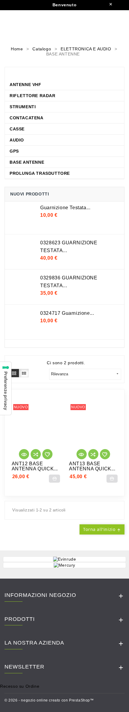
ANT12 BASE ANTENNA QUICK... (35, 466)
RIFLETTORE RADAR (33, 95)
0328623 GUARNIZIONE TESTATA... (68, 246)
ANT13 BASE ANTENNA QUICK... (92, 466)
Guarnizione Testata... (65, 207)
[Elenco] (24, 373)
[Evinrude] (64, 559)
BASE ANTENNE (27, 162)
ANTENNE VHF (25, 84)
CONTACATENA (27, 117)
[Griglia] (14, 373)
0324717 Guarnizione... (67, 313)
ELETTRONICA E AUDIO (45, 73)
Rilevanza (85, 374)
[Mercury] (64, 565)
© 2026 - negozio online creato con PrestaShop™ (49, 700)
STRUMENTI (23, 106)
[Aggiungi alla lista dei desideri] (47, 454)
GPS (14, 151)
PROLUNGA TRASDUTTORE (40, 173)
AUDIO (17, 140)
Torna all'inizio (102, 529)
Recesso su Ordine (19, 686)
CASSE (17, 129)
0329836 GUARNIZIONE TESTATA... (68, 281)
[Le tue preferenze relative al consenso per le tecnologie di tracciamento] (5, 388)
